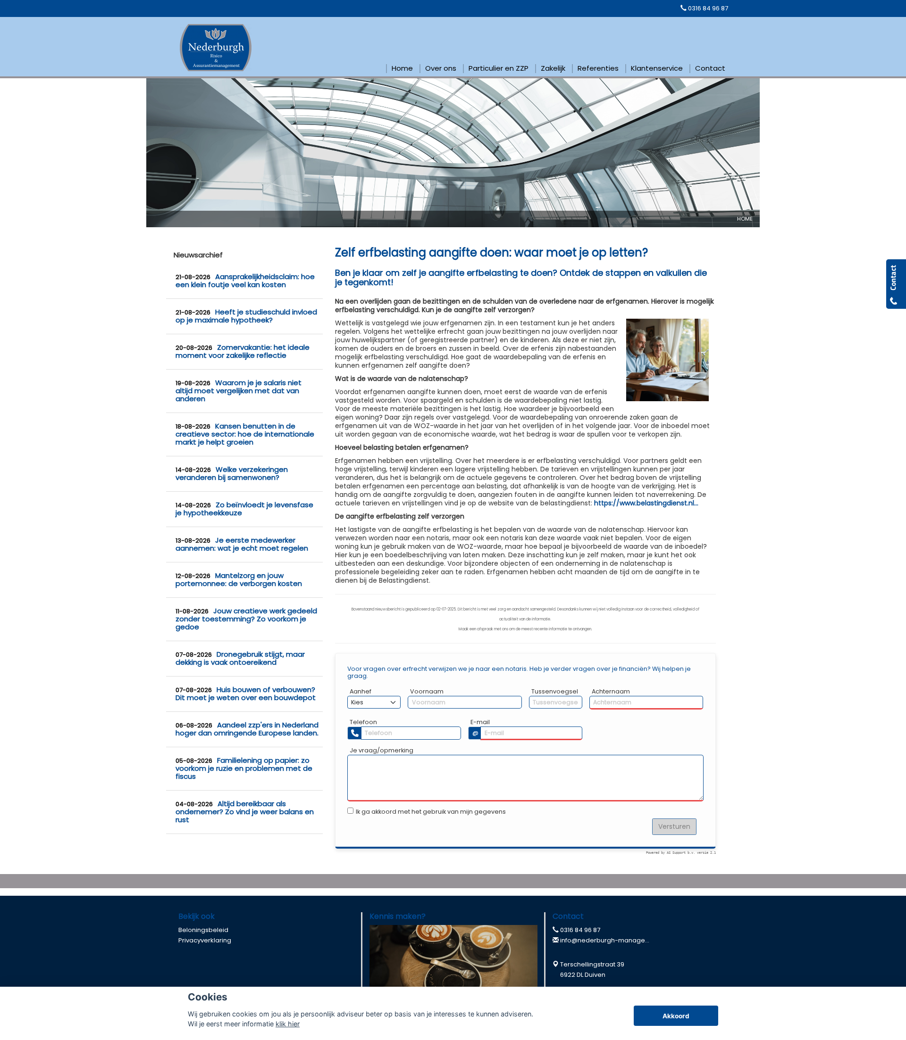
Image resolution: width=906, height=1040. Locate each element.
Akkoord (676, 1016)
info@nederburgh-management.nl (614, 940)
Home (745, 219)
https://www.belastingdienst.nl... (646, 503)
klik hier (288, 1024)
